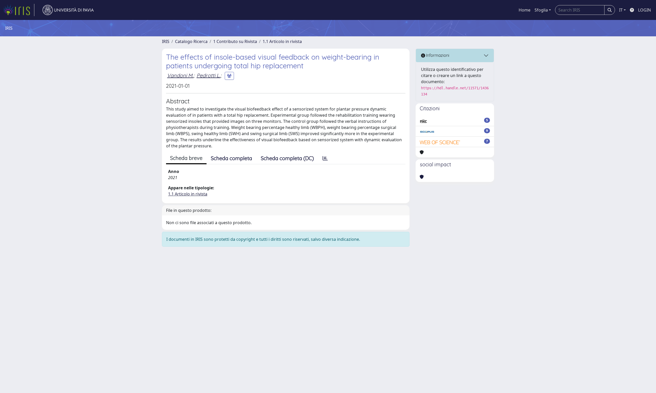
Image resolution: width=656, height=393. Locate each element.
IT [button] (621, 10)
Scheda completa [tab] (231, 158)
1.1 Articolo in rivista (282, 41)
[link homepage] (18, 10)
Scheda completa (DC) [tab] (287, 158)
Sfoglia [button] (541, 10)
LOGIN (644, 10)
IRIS (165, 41)
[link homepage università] (68, 10)
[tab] (325, 158)
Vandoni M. (180, 75)
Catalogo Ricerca (191, 41)
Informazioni (437, 55)
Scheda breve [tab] (186, 158)
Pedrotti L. (208, 75)
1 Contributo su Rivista (235, 41)
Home (524, 10)
